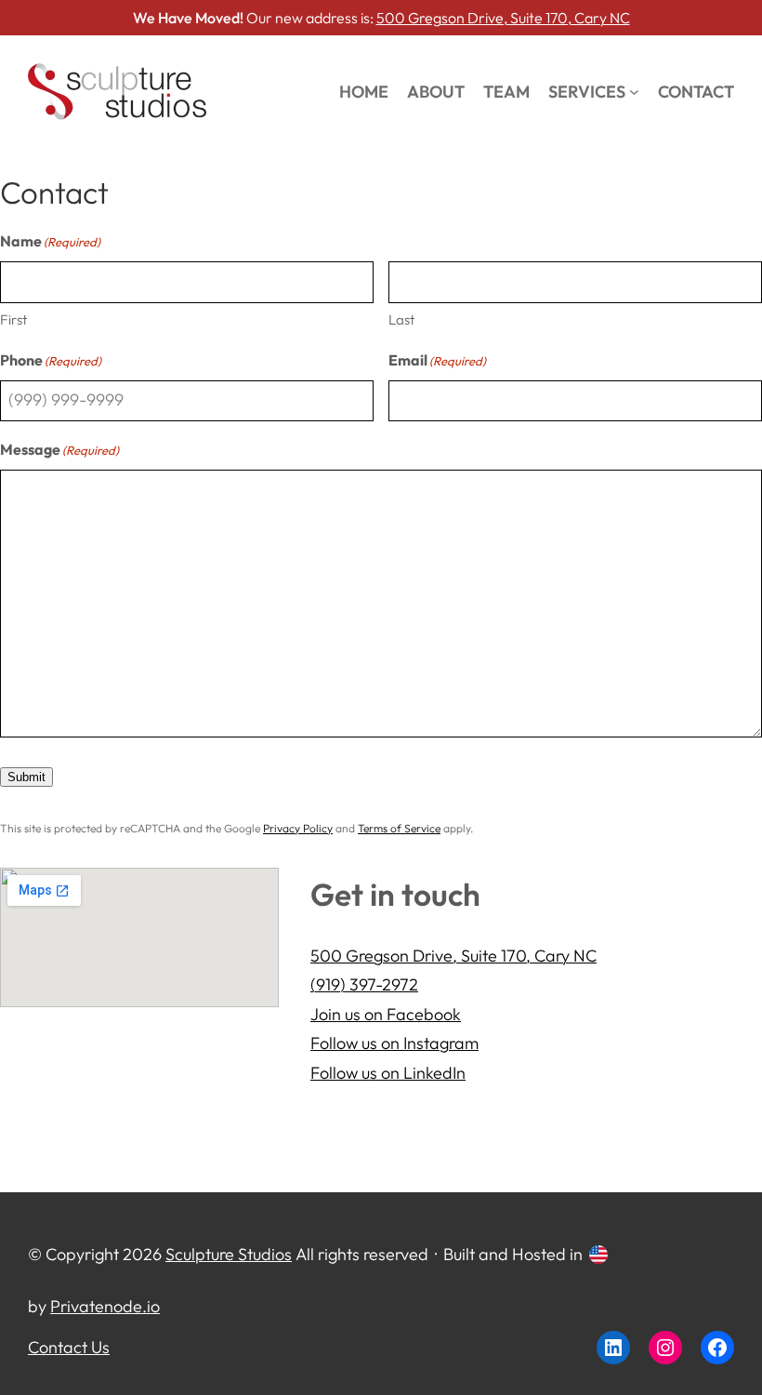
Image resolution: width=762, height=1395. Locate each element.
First (13, 319)
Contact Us (69, 1347)
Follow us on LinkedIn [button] (388, 1072)
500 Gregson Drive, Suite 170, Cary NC (503, 17)
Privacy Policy (298, 828)
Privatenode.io (105, 1306)
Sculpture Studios (228, 1254)
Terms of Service (399, 828)
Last (401, 319)
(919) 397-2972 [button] (364, 984)
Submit (26, 777)
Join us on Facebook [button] (385, 1014)
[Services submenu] (634, 91)
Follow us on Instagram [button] (394, 1043)
